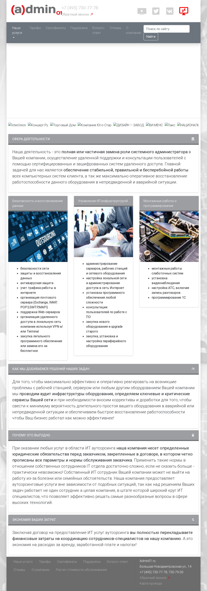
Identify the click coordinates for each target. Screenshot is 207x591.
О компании (133, 30)
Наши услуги (17, 30)
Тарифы (35, 28)
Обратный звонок (75, 14)
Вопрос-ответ (98, 30)
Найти (150, 36)
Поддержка (79, 28)
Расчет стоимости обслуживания (81, 570)
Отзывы (115, 28)
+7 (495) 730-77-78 (79, 7)
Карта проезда (151, 583)
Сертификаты (55, 28)
